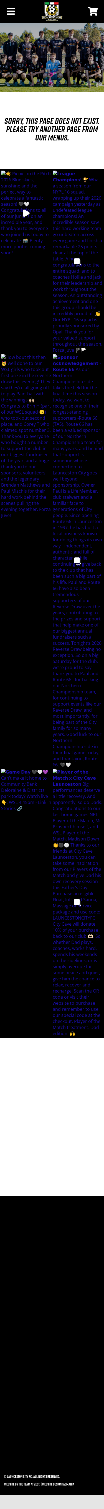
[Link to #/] (19, 11)
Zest (36, 1484)
